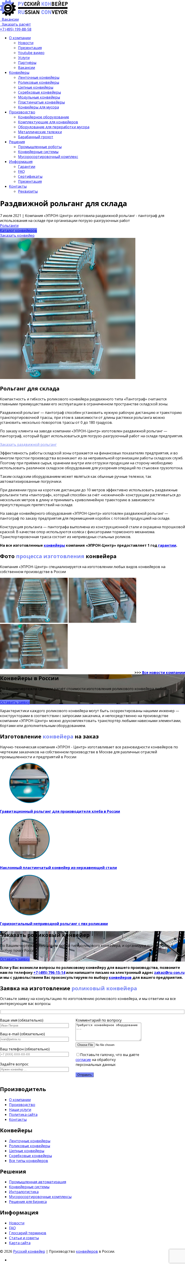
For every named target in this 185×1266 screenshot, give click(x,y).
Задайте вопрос (14, 1064)
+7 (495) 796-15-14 (49, 972)
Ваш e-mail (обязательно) (22, 1033)
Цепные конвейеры (35, 87)
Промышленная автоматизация (37, 1181)
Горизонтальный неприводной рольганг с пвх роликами (54, 923)
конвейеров (120, 977)
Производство (22, 112)
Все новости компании (163, 672)
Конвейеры (19, 72)
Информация (20, 161)
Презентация (30, 47)
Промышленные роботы (40, 146)
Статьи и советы (24, 1237)
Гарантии (26, 166)
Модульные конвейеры (39, 97)
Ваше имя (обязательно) (21, 1020)
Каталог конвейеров (18, 230)
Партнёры (27, 62)
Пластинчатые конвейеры (41, 102)
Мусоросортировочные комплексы (40, 1196)
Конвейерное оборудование (43, 117)
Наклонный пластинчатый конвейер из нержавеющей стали (58, 867)
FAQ (21, 171)
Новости (25, 42)
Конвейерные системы (38, 151)
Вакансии (26, 67)
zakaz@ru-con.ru (169, 972)
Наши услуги (20, 1109)
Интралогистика (24, 1191)
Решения (17, 141)
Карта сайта (19, 1242)
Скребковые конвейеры (39, 92)
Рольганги (9, 225)
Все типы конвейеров (28, 1160)
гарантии (167, 545)
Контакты (18, 186)
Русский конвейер (29, 1251)
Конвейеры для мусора (38, 107)
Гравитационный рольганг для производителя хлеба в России (60, 811)
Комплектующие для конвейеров (48, 122)
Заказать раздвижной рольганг (28, 444)
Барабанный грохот (35, 136)
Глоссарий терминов (27, 1232)
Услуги (24, 57)
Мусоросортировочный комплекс (48, 156)
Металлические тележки (40, 131)
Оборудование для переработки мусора (53, 126)
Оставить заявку (15, 702)
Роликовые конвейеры (38, 82)
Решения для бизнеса (28, 1201)
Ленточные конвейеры (38, 77)
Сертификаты (30, 176)
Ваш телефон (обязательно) (25, 1049)
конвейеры (54, 545)
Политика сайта (23, 1114)
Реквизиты (28, 191)
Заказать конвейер (17, 235)
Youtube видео (31, 52)
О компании (20, 37)
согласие (83, 1059)
